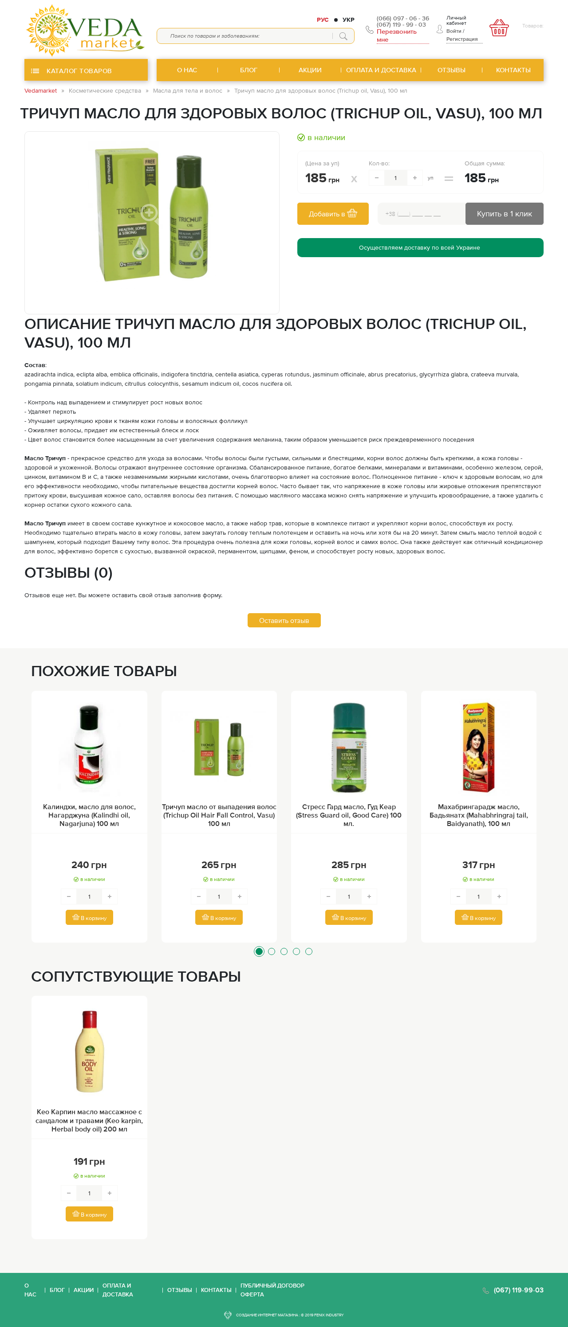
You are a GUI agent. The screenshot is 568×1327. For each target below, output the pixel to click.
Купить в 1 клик (504, 213)
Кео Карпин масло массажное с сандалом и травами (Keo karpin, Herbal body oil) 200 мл (89, 1120)
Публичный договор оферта (272, 1290)
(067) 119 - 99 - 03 (401, 24)
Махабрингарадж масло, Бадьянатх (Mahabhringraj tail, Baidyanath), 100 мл (479, 814)
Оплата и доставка (118, 1290)
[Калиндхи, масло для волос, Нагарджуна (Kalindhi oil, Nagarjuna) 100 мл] (89, 747)
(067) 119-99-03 (519, 1290)
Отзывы (179, 1290)
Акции (84, 1290)
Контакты (216, 1290)
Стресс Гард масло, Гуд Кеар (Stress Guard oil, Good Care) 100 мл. (349, 814)
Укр (349, 19)
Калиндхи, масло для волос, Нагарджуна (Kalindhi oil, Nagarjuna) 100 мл (89, 814)
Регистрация (462, 39)
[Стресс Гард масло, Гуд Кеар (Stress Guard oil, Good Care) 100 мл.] (349, 747)
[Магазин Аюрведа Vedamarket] (86, 29)
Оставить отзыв (284, 620)
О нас (30, 1290)
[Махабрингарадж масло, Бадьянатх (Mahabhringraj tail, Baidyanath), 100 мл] (479, 747)
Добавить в (328, 214)
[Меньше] (377, 178)
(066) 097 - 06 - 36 (403, 18)
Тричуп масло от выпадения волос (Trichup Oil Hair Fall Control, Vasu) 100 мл (219, 814)
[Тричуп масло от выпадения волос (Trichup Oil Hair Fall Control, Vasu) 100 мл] (219, 747)
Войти (454, 31)
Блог (57, 1290)
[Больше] (415, 178)
